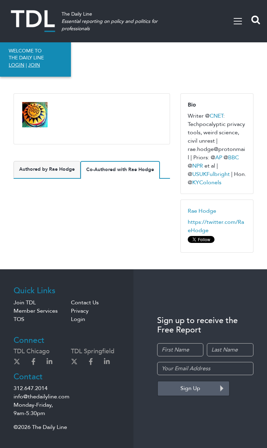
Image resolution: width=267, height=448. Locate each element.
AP (218, 157)
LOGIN (16, 65)
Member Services (36, 311)
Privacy (80, 311)
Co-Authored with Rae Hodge (120, 169)
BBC (233, 157)
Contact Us (85, 302)
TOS (19, 319)
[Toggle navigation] (238, 21)
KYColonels (206, 182)
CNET (216, 116)
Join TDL (25, 302)
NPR (197, 166)
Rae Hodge (202, 211)
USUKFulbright (211, 174)
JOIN (34, 65)
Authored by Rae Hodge (47, 169)
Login (78, 319)
